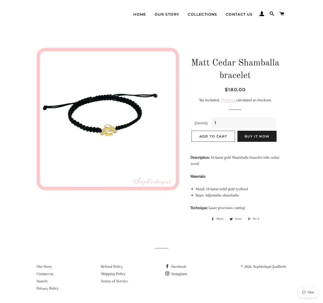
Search (42, 281)
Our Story (44, 266)
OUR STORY (167, 14)
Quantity (201, 123)
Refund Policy (112, 266)
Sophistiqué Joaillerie (269, 266)
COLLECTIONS (202, 14)
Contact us (45, 274)
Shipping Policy (113, 274)
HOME (139, 14)
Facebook (178, 266)
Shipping (228, 100)
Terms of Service (114, 281)
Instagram (178, 274)
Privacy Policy (48, 288)
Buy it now (257, 136)
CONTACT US (239, 14)
